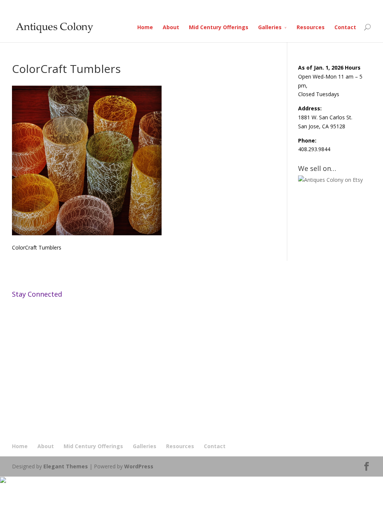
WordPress (138, 466)
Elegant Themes (65, 466)
